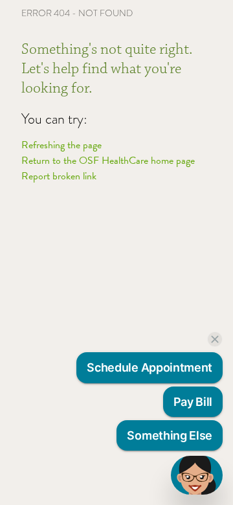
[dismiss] (215, 339)
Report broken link (58, 176)
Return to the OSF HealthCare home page (108, 160)
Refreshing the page (61, 145)
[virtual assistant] (197, 475)
